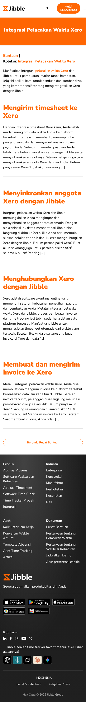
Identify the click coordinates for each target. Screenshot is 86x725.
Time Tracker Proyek (18, 500)
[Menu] (84, 8)
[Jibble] (14, 8)
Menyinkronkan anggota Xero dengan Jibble (42, 197)
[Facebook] (11, 639)
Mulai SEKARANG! (68, 8)
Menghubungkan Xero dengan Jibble (38, 282)
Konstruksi (54, 476)
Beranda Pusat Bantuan (43, 442)
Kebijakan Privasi (59, 684)
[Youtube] (24, 639)
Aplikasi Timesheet (17, 487)
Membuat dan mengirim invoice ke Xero (41, 368)
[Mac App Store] (63, 601)
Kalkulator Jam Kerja (18, 527)
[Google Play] (39, 601)
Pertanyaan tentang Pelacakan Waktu (61, 535)
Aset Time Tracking (17, 551)
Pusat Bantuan (57, 527)
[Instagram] (17, 639)
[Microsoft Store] (14, 610)
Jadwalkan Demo (58, 555)
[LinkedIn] (5, 639)
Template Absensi (17, 544)
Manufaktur (54, 483)
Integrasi (9, 506)
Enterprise (54, 470)
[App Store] (14, 601)
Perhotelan (54, 489)
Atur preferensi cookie (63, 562)
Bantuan (10, 55)
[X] (30, 639)
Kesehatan (54, 495)
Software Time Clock (19, 494)
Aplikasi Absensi (15, 470)
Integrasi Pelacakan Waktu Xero (46, 61)
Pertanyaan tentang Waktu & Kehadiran (61, 546)
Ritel (49, 502)
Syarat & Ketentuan (28, 684)
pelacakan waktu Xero (51, 71)
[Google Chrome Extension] (39, 610)
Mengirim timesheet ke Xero (40, 111)
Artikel (8, 557)
